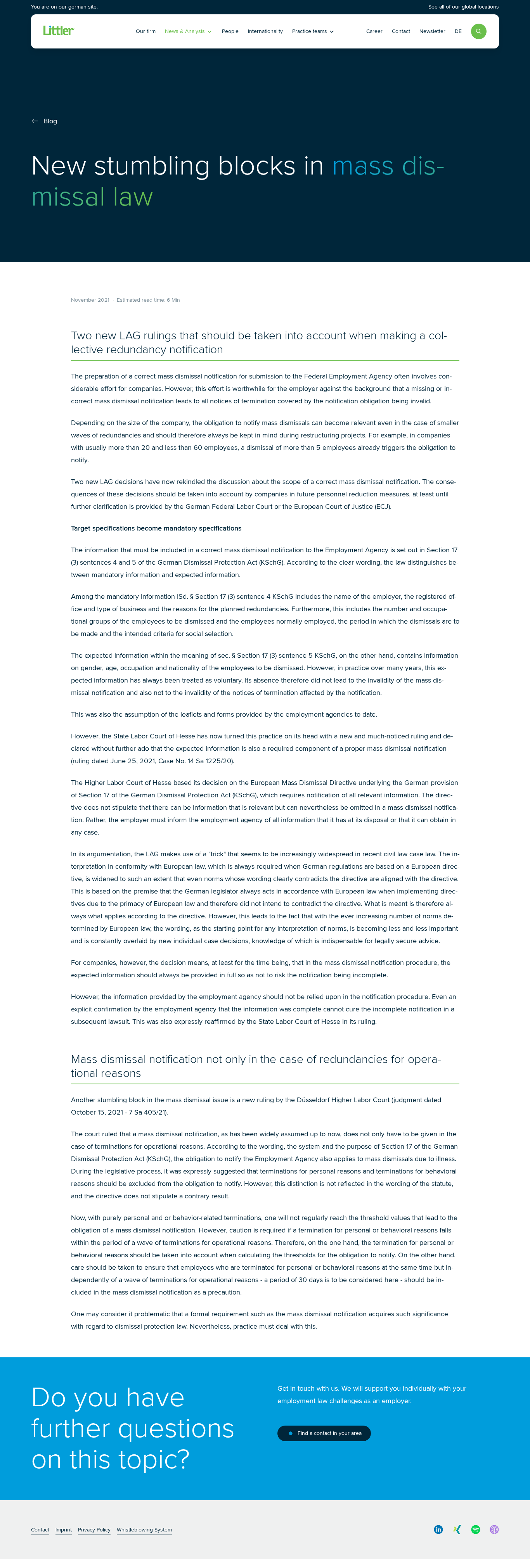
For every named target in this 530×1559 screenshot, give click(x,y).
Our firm (146, 31)
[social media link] (438, 1529)
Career (374, 31)
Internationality (265, 31)
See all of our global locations (463, 6)
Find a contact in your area (330, 1433)
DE (458, 31)
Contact (401, 31)
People (230, 31)
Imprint (63, 1529)
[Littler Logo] (87, 31)
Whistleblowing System (144, 1529)
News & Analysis (185, 31)
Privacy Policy (94, 1529)
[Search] (479, 31)
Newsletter (432, 31)
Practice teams (309, 31)
